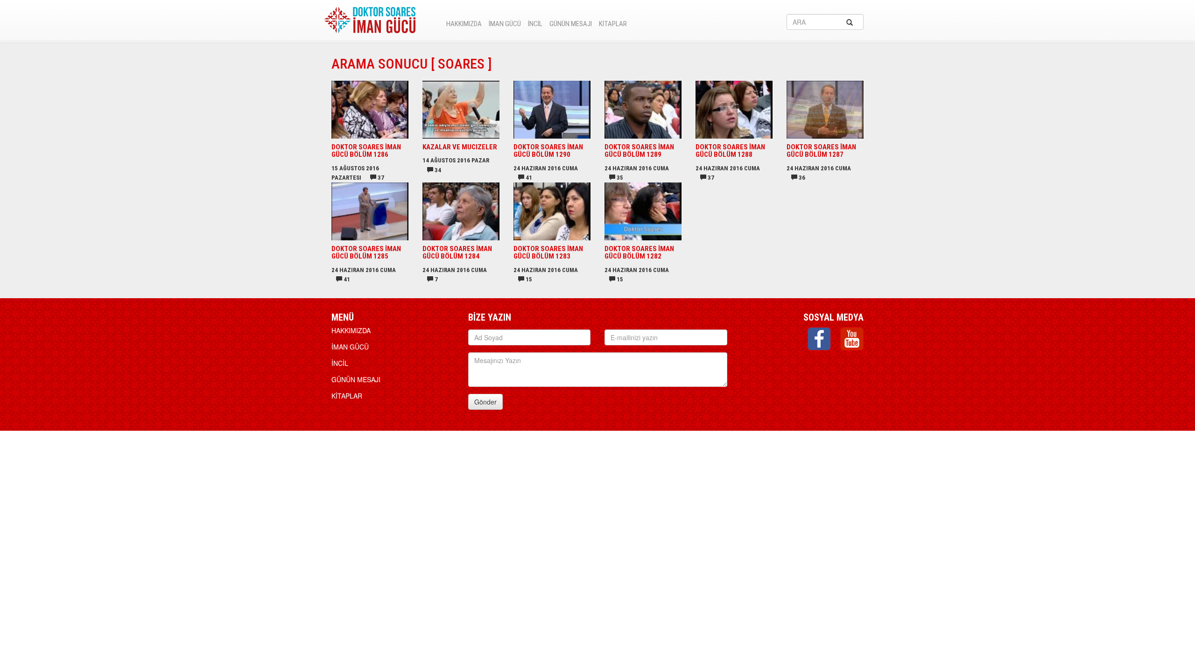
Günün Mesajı (570, 24)
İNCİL (535, 24)
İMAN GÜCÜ (505, 24)
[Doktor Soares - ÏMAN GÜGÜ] (369, 17)
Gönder (485, 401)
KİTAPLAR (613, 24)
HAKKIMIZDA (464, 24)
